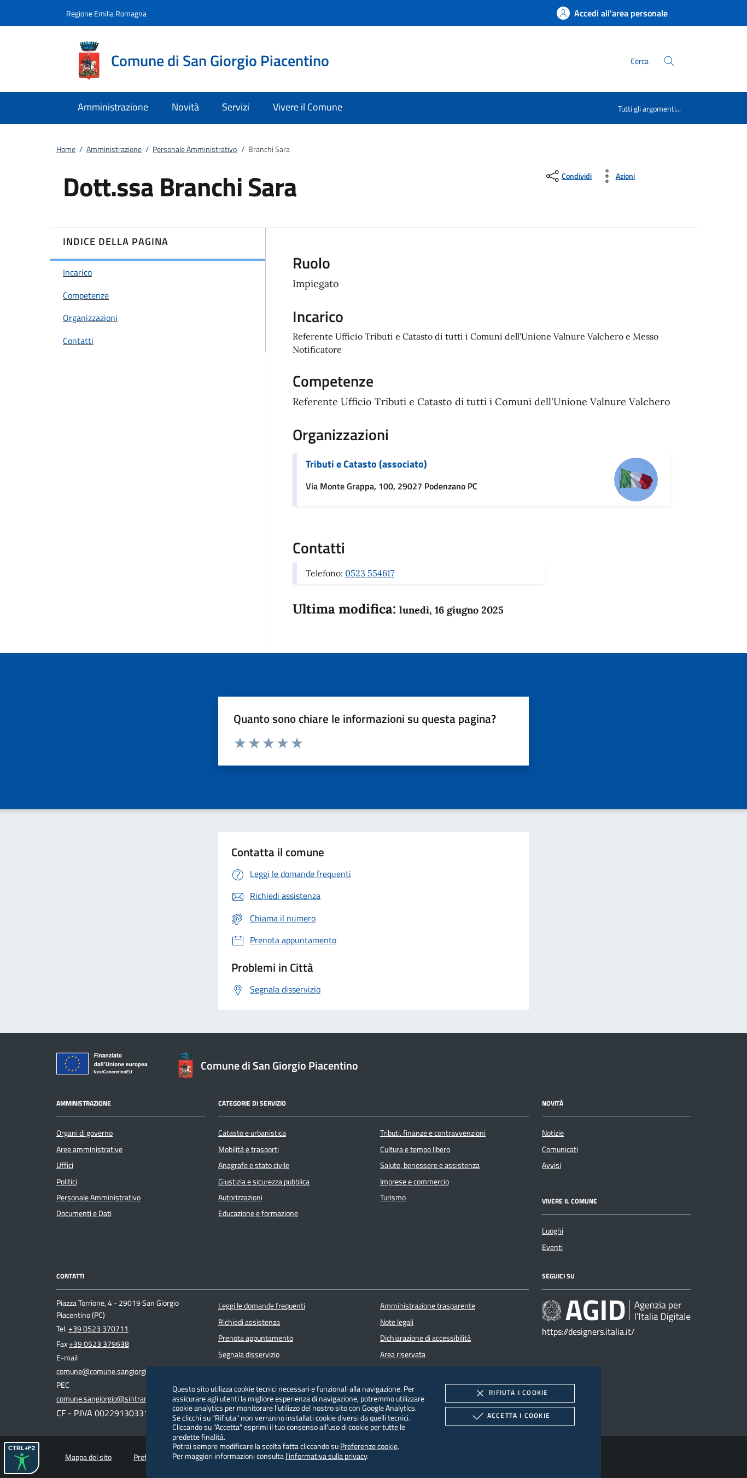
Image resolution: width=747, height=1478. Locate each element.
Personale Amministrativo (195, 149)
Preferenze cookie (369, 1446)
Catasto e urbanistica (252, 1133)
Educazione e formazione (258, 1213)
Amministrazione (114, 149)
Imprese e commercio (414, 1182)
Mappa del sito (88, 1457)
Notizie (553, 1133)
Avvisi (551, 1165)
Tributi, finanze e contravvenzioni (433, 1133)
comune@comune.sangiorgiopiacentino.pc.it (127, 1371)
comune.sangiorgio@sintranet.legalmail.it (123, 1399)
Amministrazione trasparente (427, 1306)
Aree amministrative (89, 1149)
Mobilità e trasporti (248, 1149)
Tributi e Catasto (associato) (366, 464)
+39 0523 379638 (99, 1344)
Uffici (64, 1165)
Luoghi (552, 1231)
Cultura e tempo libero (415, 1149)
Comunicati (560, 1149)
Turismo (393, 1197)
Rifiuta (518, 1392)
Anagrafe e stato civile (253, 1165)
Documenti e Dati (84, 1213)
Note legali (396, 1322)
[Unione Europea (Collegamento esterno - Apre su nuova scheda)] (105, 1065)
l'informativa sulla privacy (326, 1456)
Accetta (518, 1415)
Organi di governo (84, 1133)
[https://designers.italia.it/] (616, 1311)
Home (65, 149)
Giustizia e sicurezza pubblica (264, 1182)
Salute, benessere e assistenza (430, 1165)
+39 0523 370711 (98, 1329)
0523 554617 (369, 573)
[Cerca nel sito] (669, 61)
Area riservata (402, 1354)
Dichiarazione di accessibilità (425, 1338)
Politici (66, 1182)
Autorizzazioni (240, 1197)
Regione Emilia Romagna (106, 13)
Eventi (552, 1247)
